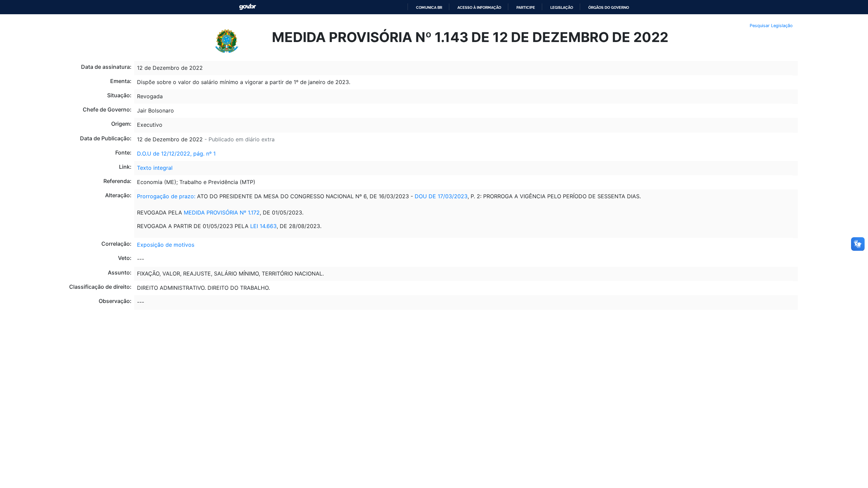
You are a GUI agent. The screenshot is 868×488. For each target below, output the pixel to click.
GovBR (247, 7)
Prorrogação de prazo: (166, 196)
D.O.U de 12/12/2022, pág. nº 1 (176, 153)
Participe (525, 7)
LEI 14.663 (263, 226)
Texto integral (155, 167)
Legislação (561, 7)
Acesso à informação (479, 7)
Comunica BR (429, 7)
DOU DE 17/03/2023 (441, 196)
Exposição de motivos (165, 244)
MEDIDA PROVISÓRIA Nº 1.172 (222, 212)
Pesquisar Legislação (771, 25)
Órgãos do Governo (608, 7)
